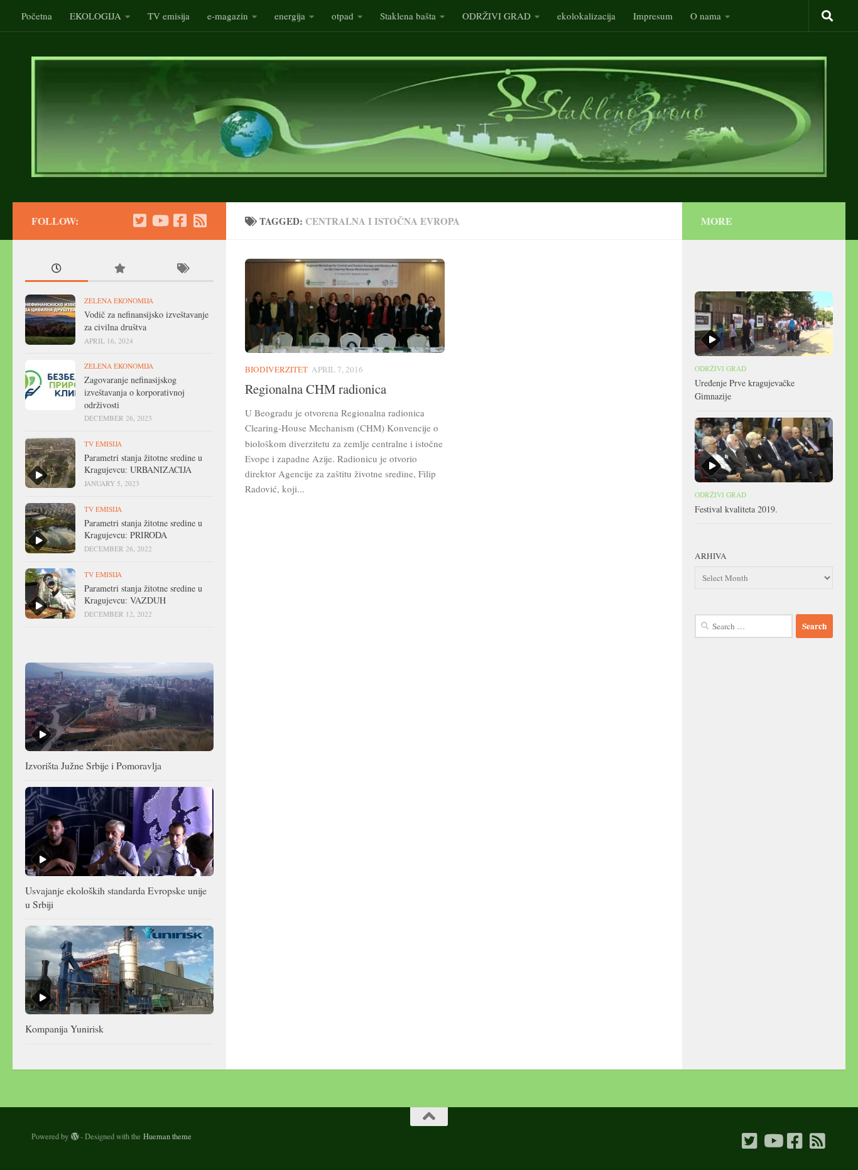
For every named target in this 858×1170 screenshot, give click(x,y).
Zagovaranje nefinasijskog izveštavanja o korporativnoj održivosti (134, 392)
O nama (705, 15)
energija (289, 15)
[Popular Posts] (119, 269)
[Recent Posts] (56, 269)
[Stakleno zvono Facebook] (179, 220)
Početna (36, 15)
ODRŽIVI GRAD (496, 15)
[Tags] (182, 269)
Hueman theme (167, 1136)
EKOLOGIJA (95, 15)
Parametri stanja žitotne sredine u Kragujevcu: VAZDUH (143, 594)
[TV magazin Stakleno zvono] (159, 220)
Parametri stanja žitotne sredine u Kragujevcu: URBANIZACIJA (143, 464)
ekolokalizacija (586, 15)
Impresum (653, 15)
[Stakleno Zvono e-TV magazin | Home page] (429, 117)
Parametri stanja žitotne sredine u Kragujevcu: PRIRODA (143, 529)
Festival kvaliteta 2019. (736, 509)
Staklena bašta (408, 15)
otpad (343, 15)
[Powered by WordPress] (75, 1136)
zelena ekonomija (118, 300)
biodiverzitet (276, 369)
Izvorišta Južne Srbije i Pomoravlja (93, 765)
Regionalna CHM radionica (315, 389)
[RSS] (199, 220)
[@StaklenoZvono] (139, 220)
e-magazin (227, 15)
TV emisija (169, 15)
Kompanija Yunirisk (64, 1028)
